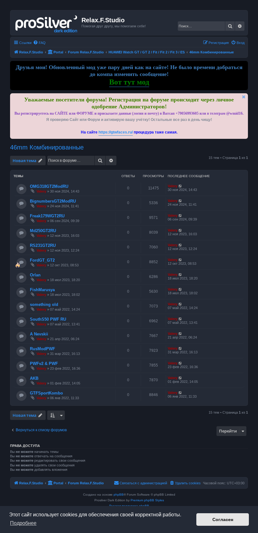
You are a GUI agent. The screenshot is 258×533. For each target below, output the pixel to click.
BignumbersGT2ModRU (53, 201)
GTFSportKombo (46, 393)
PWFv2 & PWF (44, 363)
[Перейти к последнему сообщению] (180, 186)
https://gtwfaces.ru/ (115, 132)
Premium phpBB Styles (147, 500)
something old (44, 304)
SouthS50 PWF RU (48, 319)
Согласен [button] (222, 519)
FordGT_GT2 (42, 260)
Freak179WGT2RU (47, 216)
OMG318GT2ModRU (49, 186)
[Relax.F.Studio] (46, 22)
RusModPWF (42, 348)
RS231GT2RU (43, 245)
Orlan (35, 275)
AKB (34, 378)
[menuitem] (39, 42)
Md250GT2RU (43, 230)
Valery (41, 191)
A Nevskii (39, 334)
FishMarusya (42, 289)
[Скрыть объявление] (244, 97)
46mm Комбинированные (47, 147)
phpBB (119, 494)
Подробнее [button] (23, 523)
